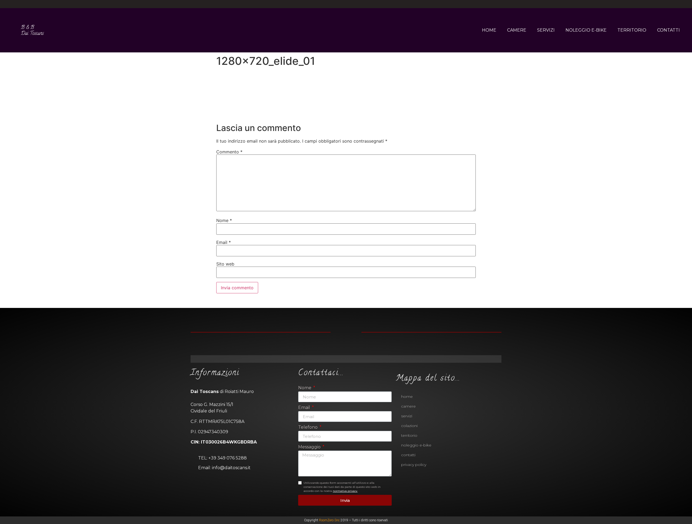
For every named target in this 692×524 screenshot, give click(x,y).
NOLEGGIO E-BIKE (586, 30)
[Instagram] (351, 4)
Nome (224, 220)
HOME (489, 30)
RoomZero (326, 520)
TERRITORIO (631, 30)
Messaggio (310, 447)
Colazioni (409, 425)
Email (223, 242)
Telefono (308, 427)
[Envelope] (354, 359)
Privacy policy (413, 464)
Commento (229, 152)
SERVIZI (546, 30)
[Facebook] (341, 4)
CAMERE (516, 30)
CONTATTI (668, 30)
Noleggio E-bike (416, 445)
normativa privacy (345, 491)
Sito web (225, 264)
